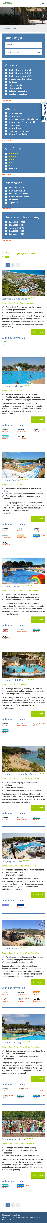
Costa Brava (13, 303)
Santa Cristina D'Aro (27, 1144)
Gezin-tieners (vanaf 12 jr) (21, 76)
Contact (4, 1217)
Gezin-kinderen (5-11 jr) (20, 73)
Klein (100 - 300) (16, 225)
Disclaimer (21, 1217)
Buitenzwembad (16, 188)
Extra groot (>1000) (17, 234)
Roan (26, 1089)
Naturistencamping (18, 91)
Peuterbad (13, 200)
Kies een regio (13, 52)
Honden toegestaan (18, 94)
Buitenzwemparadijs (18, 194)
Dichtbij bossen (16, 128)
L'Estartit (23, 685)
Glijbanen (13, 203)
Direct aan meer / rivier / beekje (23, 119)
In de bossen (15, 125)
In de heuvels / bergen (19, 131)
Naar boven (6, 100)
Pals (22, 390)
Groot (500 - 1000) (17, 231)
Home (6, 28)
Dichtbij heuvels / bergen (20, 134)
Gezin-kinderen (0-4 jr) (20, 70)
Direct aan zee (15, 113)
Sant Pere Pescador (28, 866)
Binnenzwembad (17, 191)
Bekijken (37, 332)
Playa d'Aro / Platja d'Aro (29, 779)
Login (13, 1219)
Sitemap (14, 1217)
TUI (10, 905)
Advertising (6, 1219)
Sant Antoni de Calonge (29, 590)
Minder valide (15, 88)
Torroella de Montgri (28, 303)
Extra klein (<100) (17, 222)
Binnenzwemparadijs (19, 197)
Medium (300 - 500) (17, 228)
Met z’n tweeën (16, 85)
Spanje (13, 28)
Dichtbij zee (14, 116)
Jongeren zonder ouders (20, 79)
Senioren (13, 82)
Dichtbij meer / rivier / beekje (22, 122)
